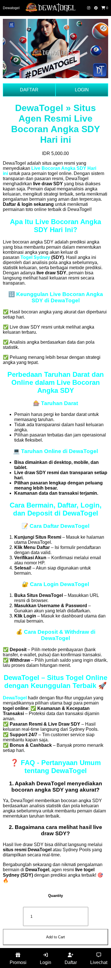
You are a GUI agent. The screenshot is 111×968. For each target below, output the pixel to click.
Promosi (18, 962)
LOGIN (82, 89)
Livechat (98, 962)
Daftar (71, 962)
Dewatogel (11, 8)
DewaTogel (15, 697)
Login (45, 962)
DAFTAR (29, 89)
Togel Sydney (35, 257)
